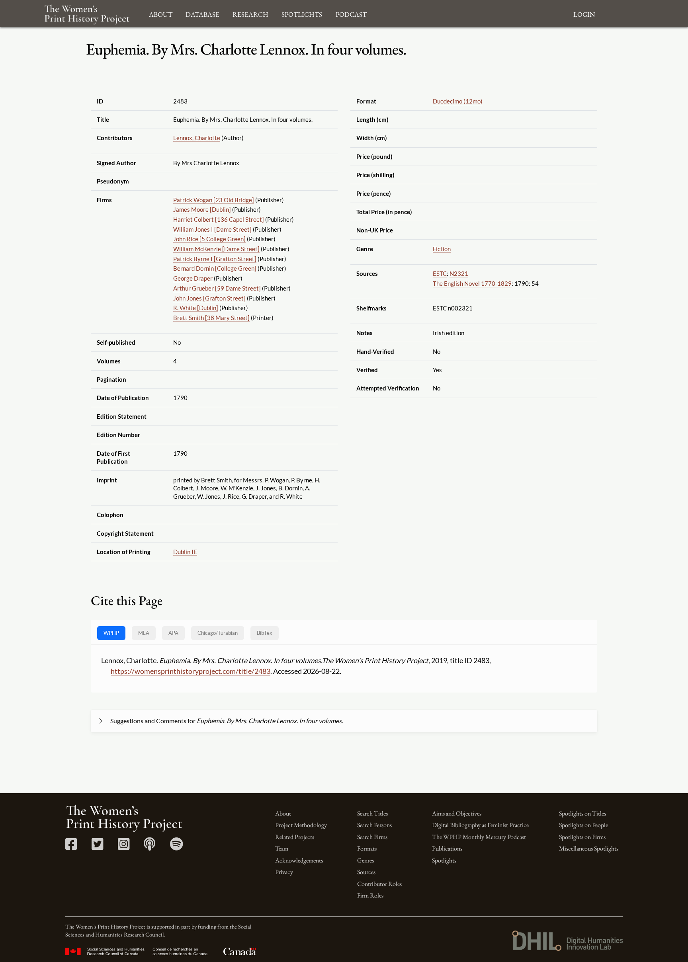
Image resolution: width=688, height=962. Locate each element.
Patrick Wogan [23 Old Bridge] (213, 199)
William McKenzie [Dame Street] (216, 248)
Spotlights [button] (301, 13)
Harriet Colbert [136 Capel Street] (218, 219)
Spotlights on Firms (582, 837)
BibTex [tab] (264, 633)
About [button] (160, 13)
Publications (447, 848)
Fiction (442, 248)
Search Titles (372, 813)
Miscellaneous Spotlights (588, 848)
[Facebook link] (71, 847)
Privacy (284, 872)
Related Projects (294, 837)
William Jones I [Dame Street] (212, 229)
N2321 (459, 273)
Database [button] (202, 13)
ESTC (440, 273)
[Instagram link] (123, 847)
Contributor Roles (379, 884)
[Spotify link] (176, 847)
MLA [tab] (143, 633)
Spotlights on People (583, 825)
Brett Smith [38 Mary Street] (211, 317)
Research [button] (250, 13)
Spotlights (444, 860)
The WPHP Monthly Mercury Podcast (479, 837)
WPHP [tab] (111, 633)
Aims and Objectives (456, 813)
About (283, 813)
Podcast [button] (351, 13)
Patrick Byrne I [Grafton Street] (214, 258)
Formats (367, 848)
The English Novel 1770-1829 (472, 283)
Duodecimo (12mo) (458, 101)
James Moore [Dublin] (202, 209)
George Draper (193, 278)
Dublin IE (185, 551)
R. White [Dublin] (195, 307)
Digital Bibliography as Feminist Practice (480, 825)
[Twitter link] (97, 847)
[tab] (217, 633)
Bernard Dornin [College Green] (214, 268)
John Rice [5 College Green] (209, 238)
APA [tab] (173, 633)
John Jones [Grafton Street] (209, 298)
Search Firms (372, 837)
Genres (365, 860)
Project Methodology (301, 825)
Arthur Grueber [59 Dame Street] (217, 288)
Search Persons (374, 825)
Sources (366, 872)
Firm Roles (370, 895)
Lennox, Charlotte (196, 137)
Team (281, 848)
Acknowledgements (299, 860)
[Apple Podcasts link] (149, 847)
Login (584, 13)
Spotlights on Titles (582, 813)
